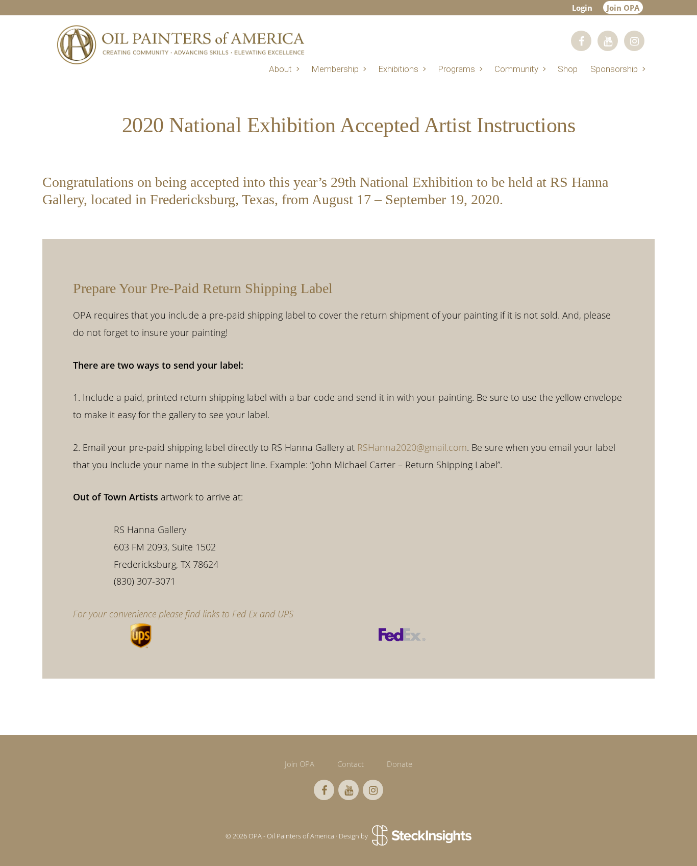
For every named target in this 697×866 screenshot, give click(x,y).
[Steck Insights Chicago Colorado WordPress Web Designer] (420, 836)
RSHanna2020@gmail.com (412, 447)
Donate (399, 764)
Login (582, 8)
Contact (350, 764)
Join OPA (623, 8)
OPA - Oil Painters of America (180, 44)
